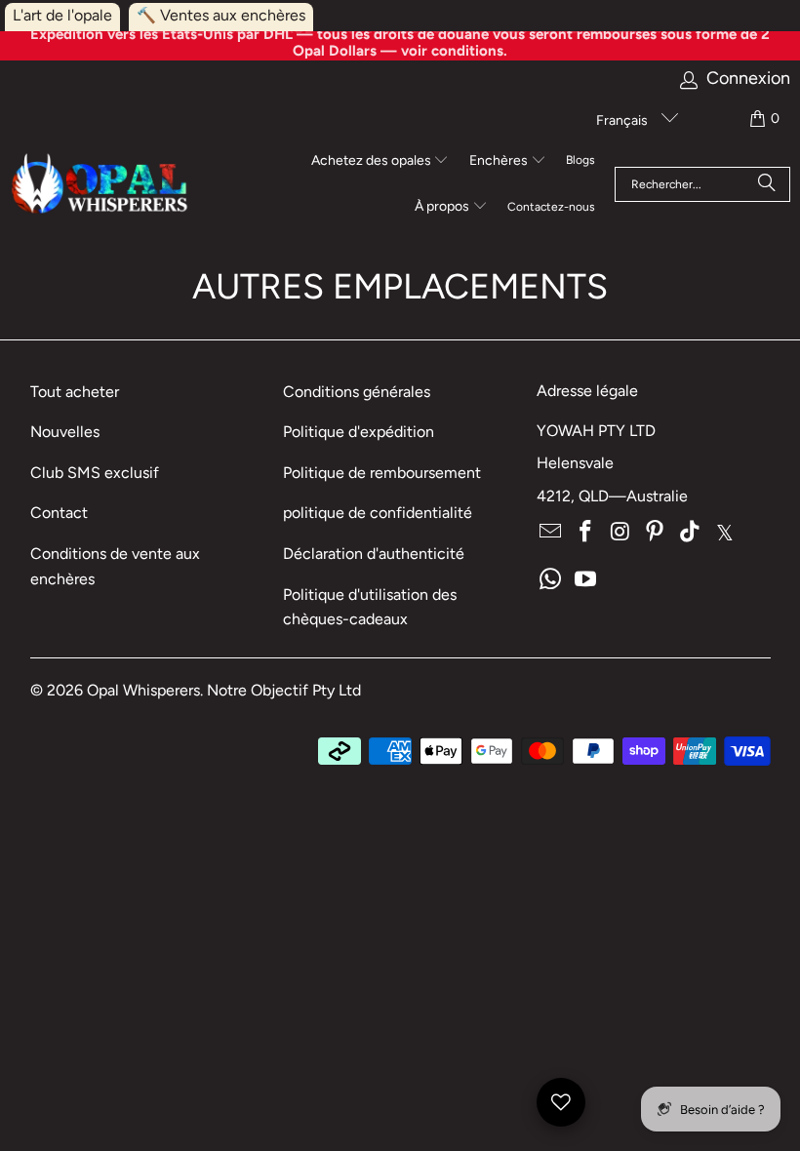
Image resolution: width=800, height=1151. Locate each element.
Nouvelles (65, 431)
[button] (380, 162)
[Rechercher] (766, 184)
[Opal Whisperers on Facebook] (586, 532)
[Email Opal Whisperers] (551, 532)
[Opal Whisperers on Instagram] (620, 532)
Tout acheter (74, 391)
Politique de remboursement (382, 472)
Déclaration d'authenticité (373, 553)
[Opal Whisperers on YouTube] (586, 580)
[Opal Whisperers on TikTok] (690, 532)
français (623, 120)
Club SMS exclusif (94, 472)
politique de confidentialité (377, 512)
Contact (59, 512)
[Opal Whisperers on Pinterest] (655, 532)
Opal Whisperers (143, 690)
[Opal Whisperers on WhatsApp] (551, 580)
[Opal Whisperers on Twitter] (725, 532)
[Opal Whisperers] (101, 184)
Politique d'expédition (358, 431)
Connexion (748, 78)
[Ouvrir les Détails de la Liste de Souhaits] (561, 1102)
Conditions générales (356, 391)
